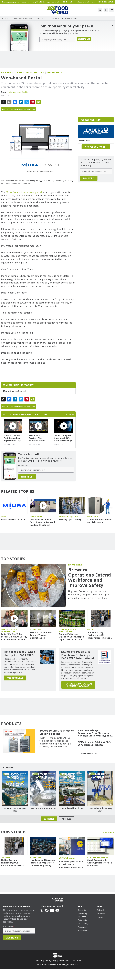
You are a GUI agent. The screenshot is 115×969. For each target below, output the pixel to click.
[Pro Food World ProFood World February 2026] (100, 788)
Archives (66, 819)
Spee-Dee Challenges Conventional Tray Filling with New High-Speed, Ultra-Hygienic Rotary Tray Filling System (94, 733)
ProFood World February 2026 (100, 809)
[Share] (15, 102)
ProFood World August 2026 (15, 809)
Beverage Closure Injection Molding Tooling (56, 732)
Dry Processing (75, 565)
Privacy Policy (50, 960)
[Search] (106, 10)
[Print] (3, 102)
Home (3, 517)
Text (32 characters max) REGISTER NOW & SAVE (78, 685)
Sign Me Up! (84, 39)
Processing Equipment (69, 517)
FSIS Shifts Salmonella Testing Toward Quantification (41, 635)
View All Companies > (96, 147)
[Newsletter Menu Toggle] (100, 10)
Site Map (77, 960)
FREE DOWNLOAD (15, 678)
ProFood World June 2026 (43, 808)
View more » (69, 414)
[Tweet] (26, 102)
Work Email (24, 465)
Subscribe (49, 819)
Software (91, 630)
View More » (108, 832)
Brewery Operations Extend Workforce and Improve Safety (89, 577)
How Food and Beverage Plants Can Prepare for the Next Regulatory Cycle (42, 863)
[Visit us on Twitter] (41, 910)
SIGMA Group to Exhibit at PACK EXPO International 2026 (94, 743)
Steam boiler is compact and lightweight (99, 521)
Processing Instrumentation (67, 858)
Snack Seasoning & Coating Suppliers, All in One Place (99, 863)
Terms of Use (65, 960)
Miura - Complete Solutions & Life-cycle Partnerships (63, 438)
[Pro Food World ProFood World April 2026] (72, 788)
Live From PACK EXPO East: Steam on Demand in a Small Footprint (42, 522)
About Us (38, 960)
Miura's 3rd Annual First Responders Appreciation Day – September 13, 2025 (13, 438)
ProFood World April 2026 (71, 808)
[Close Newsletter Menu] (112, 25)
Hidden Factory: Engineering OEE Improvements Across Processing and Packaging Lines (98, 635)
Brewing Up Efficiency (70, 519)
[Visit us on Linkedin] (52, 910)
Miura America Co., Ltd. (18, 92)
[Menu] (111, 10)
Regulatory (35, 630)
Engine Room (54, 72)
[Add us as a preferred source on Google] (38, 102)
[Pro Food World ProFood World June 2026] (43, 788)
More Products (89, 753)
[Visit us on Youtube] (57, 910)
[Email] (9, 102)
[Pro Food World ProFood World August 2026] (15, 788)
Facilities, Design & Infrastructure (22, 72)
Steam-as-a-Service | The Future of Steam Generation (37, 438)
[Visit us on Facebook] (47, 910)
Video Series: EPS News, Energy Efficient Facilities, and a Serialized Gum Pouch (14, 637)
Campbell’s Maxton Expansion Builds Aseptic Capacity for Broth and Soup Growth (71, 637)
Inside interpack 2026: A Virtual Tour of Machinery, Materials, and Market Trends (71, 864)
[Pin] (32, 102)
